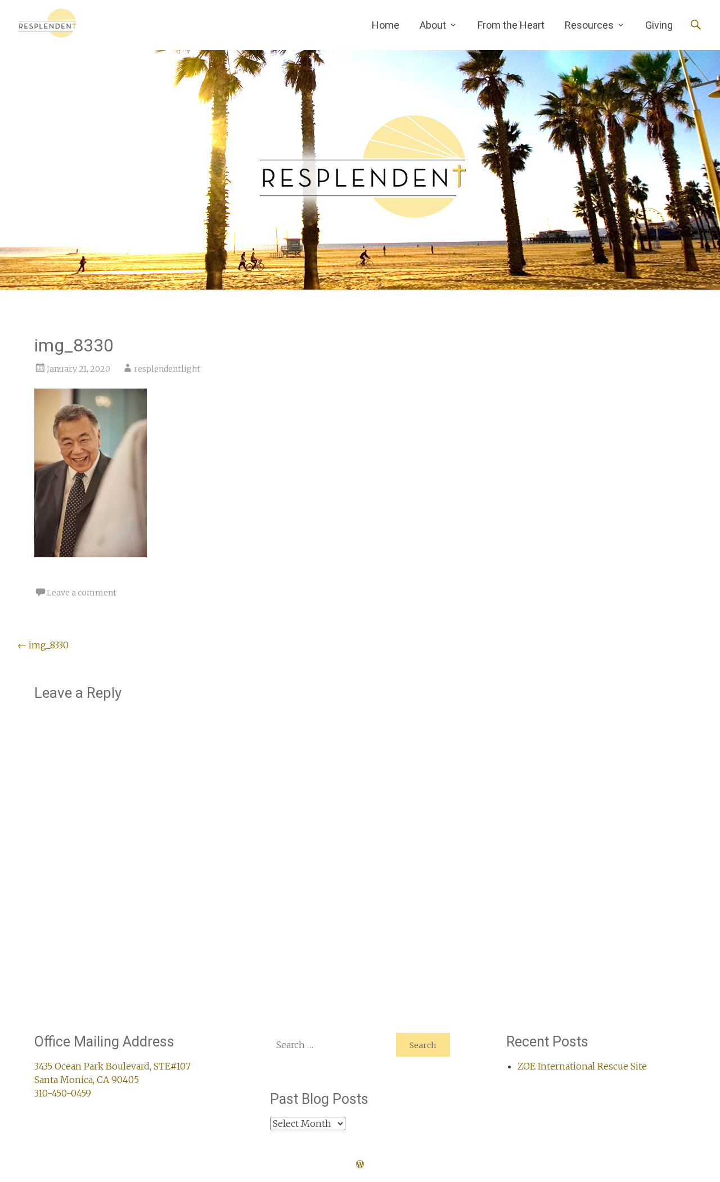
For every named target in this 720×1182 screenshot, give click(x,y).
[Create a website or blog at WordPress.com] (360, 1165)
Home (385, 25)
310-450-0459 (62, 1093)
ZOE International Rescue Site (582, 1066)
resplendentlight (167, 369)
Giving (659, 25)
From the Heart (511, 25)
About (433, 25)
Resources (589, 25)
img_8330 (43, 645)
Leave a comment (81, 593)
